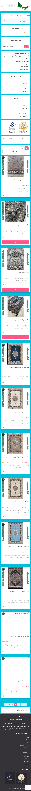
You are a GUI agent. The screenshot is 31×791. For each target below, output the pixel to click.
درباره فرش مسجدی (22, 89)
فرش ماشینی (24, 103)
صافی (26, 47)
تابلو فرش (25, 106)
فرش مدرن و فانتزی (22, 114)
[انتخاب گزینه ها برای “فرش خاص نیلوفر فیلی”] (15, 290)
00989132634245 (14, 717)
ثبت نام (9, 6)
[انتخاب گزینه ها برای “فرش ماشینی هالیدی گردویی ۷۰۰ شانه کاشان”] (3, 434)
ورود (13, 6)
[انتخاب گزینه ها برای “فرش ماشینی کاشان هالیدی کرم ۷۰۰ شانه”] (3, 389)
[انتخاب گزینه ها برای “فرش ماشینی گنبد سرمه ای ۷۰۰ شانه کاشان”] (3, 569)
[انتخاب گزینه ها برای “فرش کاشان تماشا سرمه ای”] (15, 337)
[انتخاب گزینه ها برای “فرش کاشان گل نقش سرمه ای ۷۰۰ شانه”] (3, 658)
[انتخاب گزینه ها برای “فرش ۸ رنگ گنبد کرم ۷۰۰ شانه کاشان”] (3, 613)
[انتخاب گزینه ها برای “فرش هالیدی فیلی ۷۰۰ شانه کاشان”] (3, 479)
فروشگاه (25, 83)
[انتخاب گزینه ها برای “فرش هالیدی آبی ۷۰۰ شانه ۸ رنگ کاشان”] (3, 524)
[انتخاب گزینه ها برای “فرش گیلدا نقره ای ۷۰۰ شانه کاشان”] (3, 157)
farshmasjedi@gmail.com (14, 719)
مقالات (25, 86)
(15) (25, 33)
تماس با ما (24, 91)
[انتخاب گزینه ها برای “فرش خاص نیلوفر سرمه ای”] (15, 242)
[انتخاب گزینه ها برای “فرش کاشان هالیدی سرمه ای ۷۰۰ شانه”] (3, 344)
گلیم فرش (25, 111)
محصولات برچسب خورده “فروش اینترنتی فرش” (15, 139)
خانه (26, 81)
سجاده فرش (24, 108)
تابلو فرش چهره (23, 116)
